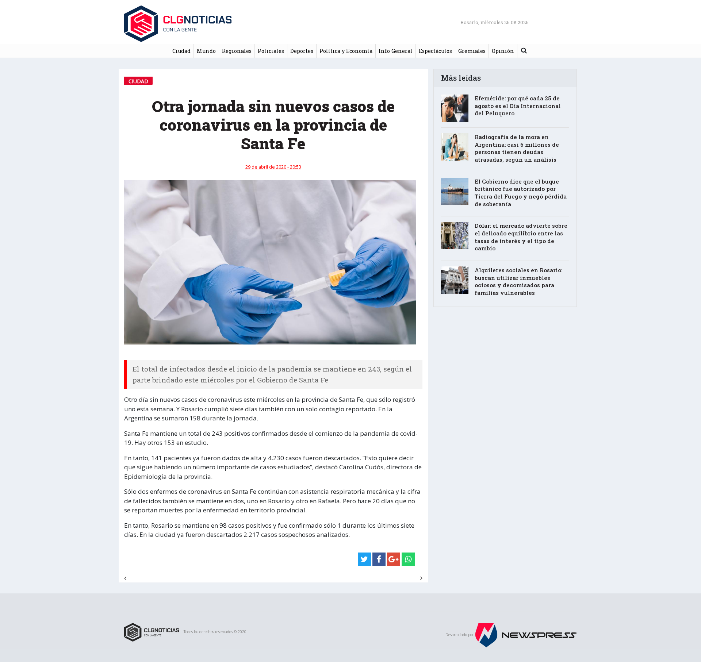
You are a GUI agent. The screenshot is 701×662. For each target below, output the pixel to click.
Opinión (503, 50)
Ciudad (181, 50)
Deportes (301, 50)
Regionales (237, 50)
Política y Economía (345, 50)
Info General (396, 50)
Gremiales (472, 50)
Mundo (206, 50)
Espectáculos (435, 50)
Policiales (271, 50)
